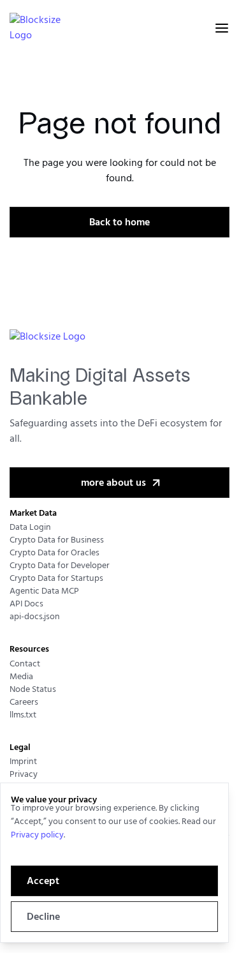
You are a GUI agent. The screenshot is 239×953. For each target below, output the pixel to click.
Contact (25, 664)
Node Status (33, 689)
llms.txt (23, 715)
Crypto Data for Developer (60, 566)
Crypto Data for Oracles (54, 553)
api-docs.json (35, 617)
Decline (43, 917)
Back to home (119, 222)
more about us (113, 483)
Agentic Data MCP (44, 591)
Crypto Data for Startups (56, 578)
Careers (24, 702)
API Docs (26, 604)
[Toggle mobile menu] (221, 28)
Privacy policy (37, 835)
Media (21, 677)
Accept (43, 881)
